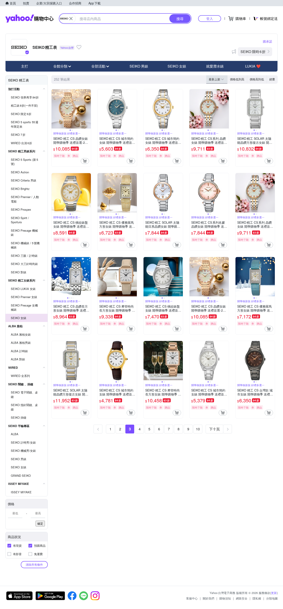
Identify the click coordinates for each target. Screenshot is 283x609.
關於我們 (208, 598)
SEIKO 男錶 (139, 66)
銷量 (272, 79)
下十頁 (214, 428)
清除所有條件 (34, 564)
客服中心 (192, 598)
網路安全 (241, 598)
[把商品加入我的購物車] (85, 161)
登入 (209, 18)
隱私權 (256, 598)
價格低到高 (237, 79)
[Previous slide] (54, 108)
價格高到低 (257, 79)
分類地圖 (272, 598)
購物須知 (225, 598)
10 (198, 428)
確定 (40, 523)
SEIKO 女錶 (177, 66)
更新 (274, 593)
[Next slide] (88, 108)
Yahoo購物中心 (29, 18)
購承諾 (267, 41)
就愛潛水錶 (215, 66)
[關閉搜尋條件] (71, 18)
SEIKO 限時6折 (253, 51)
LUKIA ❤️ (253, 66)
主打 (24, 66)
